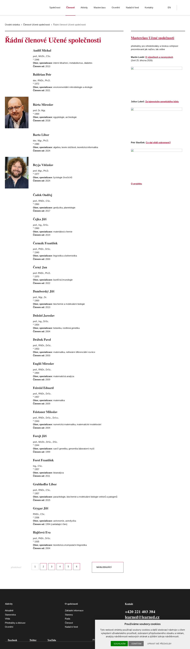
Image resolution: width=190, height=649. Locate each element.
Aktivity (84, 7)
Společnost (54, 7)
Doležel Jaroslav (44, 315)
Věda (7, 618)
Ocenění (116, 7)
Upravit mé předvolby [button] (159, 643)
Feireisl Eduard (43, 388)
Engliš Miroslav (43, 363)
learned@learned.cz (142, 617)
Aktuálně (9, 610)
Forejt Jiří (40, 436)
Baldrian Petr (42, 74)
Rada (67, 618)
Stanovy (69, 614)
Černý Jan (40, 267)
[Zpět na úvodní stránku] (23, 7)
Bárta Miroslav (43, 104)
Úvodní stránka (12, 24)
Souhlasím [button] (120, 643)
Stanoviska (10, 614)
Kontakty (149, 7)
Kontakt (129, 603)
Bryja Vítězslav (43, 165)
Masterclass (100, 7)
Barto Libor (41, 134)
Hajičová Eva (42, 532)
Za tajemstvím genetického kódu (162, 101)
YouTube (52, 640)
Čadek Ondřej (42, 195)
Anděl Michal (42, 50)
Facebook (12, 640)
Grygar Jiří (40, 508)
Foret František (43, 460)
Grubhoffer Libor (45, 484)
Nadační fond (132, 7)
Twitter (33, 640)
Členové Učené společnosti (36, 24)
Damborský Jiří (43, 291)
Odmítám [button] (136, 643)
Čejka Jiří (39, 219)
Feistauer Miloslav (45, 412)
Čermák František (45, 243)
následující (103, 567)
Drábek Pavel (42, 339)
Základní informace (74, 610)
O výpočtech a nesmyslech (159, 57)
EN (169, 7)
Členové (70, 7)
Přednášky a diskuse (15, 623)
